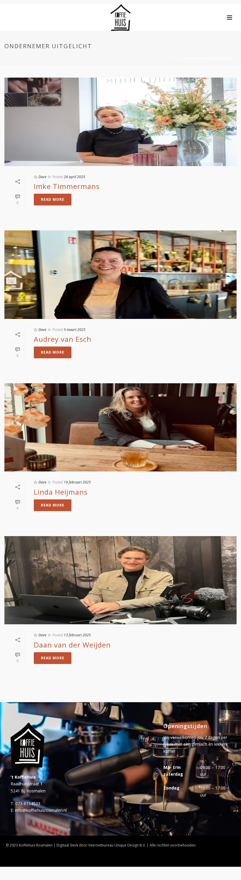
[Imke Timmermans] (120, 122)
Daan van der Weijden (72, 645)
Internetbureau (100, 845)
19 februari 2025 (77, 482)
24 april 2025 (74, 176)
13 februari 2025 (77, 635)
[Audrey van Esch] (120, 274)
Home (174, 58)
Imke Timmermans (67, 186)
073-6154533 (27, 803)
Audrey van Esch (62, 339)
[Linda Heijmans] (120, 427)
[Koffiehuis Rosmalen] (120, 17)
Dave (42, 176)
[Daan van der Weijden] (120, 580)
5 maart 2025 (75, 329)
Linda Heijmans (61, 492)
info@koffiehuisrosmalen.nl (41, 810)
